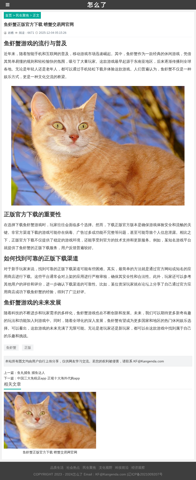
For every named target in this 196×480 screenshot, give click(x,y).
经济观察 (138, 467)
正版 (27, 347)
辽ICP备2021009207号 (145, 474)
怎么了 (78, 474)
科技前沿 (122, 467)
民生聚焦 (22, 15)
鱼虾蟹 (11, 347)
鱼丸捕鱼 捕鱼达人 (31, 373)
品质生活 (57, 467)
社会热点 (73, 467)
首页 (8, 15)
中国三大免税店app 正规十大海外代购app (48, 378)
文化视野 (105, 467)
